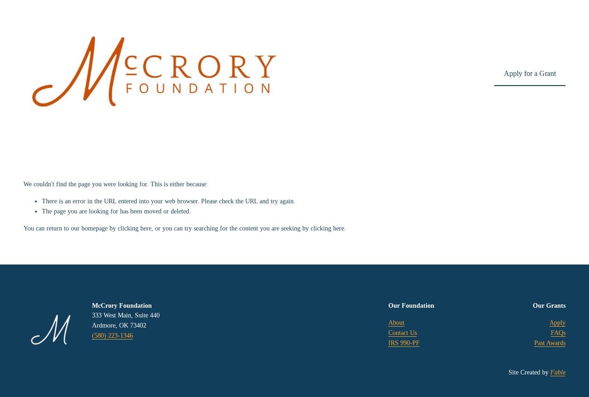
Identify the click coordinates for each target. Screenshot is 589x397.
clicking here (134, 228)
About (396, 322)
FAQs (558, 332)
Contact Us (402, 332)
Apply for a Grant (530, 73)
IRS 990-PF (404, 342)
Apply (557, 322)
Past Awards (550, 342)
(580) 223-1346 (112, 335)
